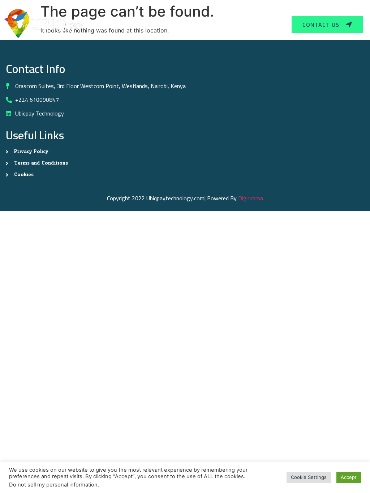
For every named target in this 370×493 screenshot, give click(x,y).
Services (180, 24)
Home (149, 24)
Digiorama (250, 198)
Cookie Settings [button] (309, 477)
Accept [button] (349, 477)
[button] (184, 24)
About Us (223, 24)
